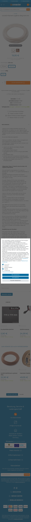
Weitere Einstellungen (7, 272)
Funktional (7, 270)
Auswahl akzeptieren (15, 280)
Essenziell (6, 264)
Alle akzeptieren (16, 274)
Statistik (6, 266)
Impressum (25, 258)
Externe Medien (8, 267)
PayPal (6, 269)
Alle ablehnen (15, 277)
